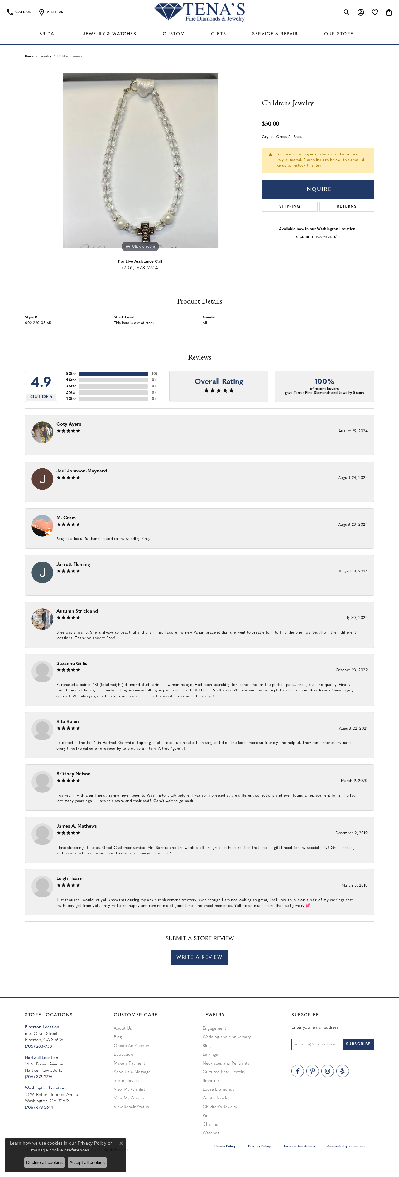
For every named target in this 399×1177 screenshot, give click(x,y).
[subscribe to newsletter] (358, 1044)
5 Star (71, 374)
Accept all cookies (87, 1162)
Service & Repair (275, 34)
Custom (174, 34)
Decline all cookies (44, 1162)
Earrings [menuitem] (210, 1055)
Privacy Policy (259, 1146)
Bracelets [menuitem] (211, 1081)
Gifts (218, 34)
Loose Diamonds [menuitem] (218, 1090)
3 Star (71, 386)
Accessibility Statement (346, 1146)
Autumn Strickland (77, 611)
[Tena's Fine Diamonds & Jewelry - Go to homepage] (199, 12)
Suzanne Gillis (71, 664)
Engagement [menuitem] (214, 1028)
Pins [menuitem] (206, 1116)
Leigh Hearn (69, 879)
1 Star (71, 399)
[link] (18, 12)
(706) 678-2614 (140, 268)
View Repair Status (131, 1107)
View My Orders (129, 1098)
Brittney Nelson (73, 774)
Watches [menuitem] (211, 1133)
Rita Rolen (67, 722)
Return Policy (225, 1146)
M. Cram (66, 518)
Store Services (127, 1081)
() (154, 374)
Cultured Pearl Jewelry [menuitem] (224, 1072)
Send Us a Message (132, 1072)
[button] (51, 12)
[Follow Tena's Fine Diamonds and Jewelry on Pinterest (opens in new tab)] (312, 1071)
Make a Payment (129, 1063)
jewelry (45, 56)
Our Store (338, 34)
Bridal (48, 34)
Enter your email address (315, 1028)
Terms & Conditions (299, 1146)
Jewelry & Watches (109, 34)
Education (123, 1055)
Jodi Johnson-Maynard (81, 471)
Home (29, 56)
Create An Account (132, 1046)
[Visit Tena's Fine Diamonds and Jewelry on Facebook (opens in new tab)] (297, 1071)
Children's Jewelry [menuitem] (220, 1107)
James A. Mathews (76, 826)
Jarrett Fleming (73, 564)
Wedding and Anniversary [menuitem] (227, 1037)
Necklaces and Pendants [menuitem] (226, 1063)
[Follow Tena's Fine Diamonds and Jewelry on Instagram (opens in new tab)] (327, 1071)
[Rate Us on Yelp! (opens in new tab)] (342, 1071)
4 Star (71, 380)
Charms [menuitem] (210, 1124)
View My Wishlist (129, 1090)
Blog (118, 1037)
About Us (123, 1028)
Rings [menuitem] (208, 1046)
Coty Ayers (68, 424)
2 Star (71, 393)
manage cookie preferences (60, 1149)
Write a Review (199, 957)
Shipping (289, 206)
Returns (346, 206)
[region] (140, 160)
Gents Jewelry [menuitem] (216, 1098)
